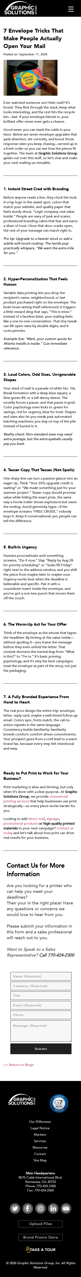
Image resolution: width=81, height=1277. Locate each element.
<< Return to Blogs (18, 1065)
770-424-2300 (46, 1186)
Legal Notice (40, 1128)
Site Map (40, 1160)
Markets (40, 1134)
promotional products (20, 823)
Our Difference (40, 1122)
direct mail (36, 819)
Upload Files (40, 1224)
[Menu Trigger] (71, 9)
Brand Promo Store (40, 1237)
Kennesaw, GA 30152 (40, 1182)
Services (40, 1141)
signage (53, 819)
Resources (40, 1147)
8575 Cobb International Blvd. (40, 1177)
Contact (40, 1154)
